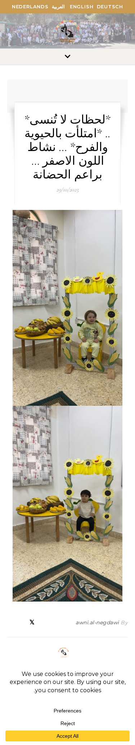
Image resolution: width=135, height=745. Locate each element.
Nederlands (30, 6)
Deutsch (110, 6)
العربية (58, 6)
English (82, 6)
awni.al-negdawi (97, 622)
